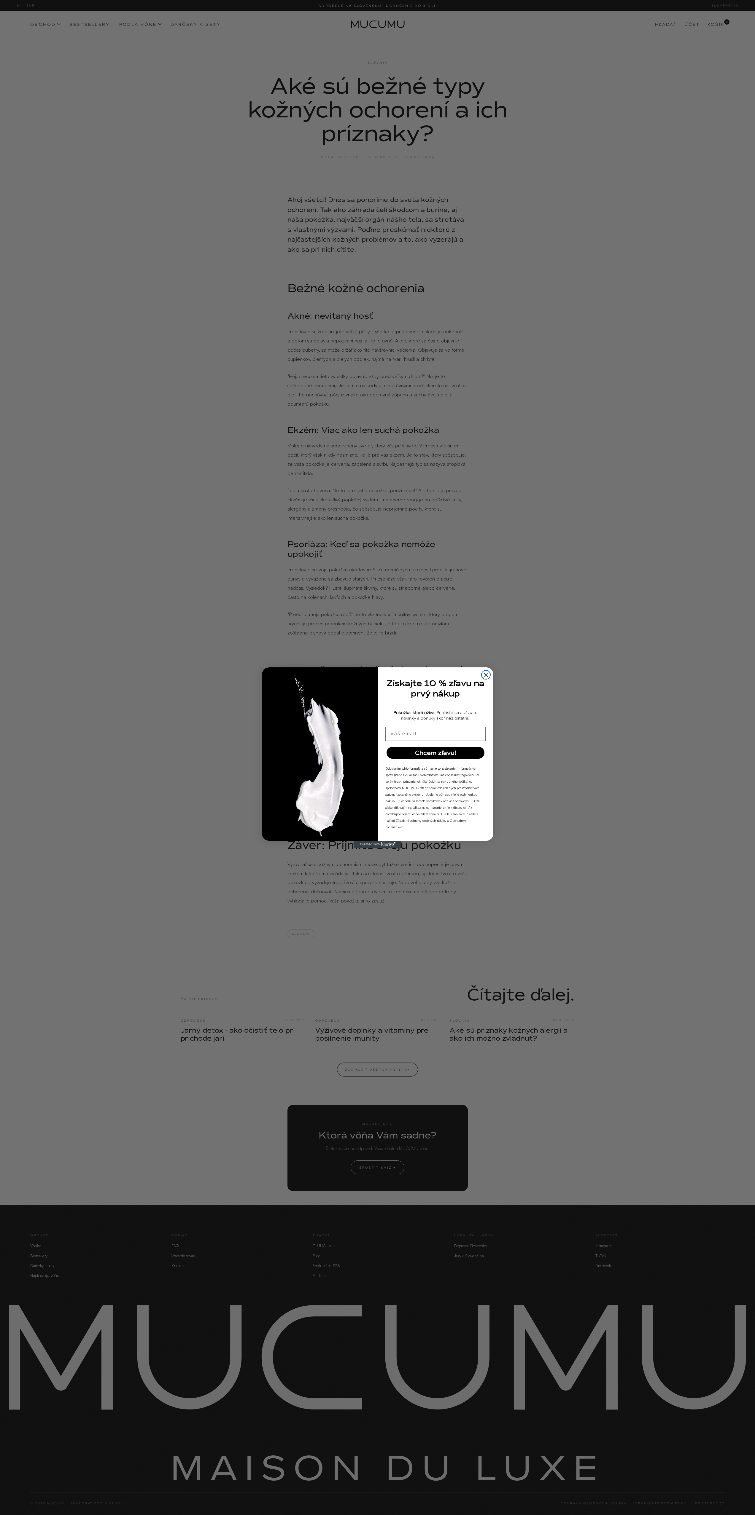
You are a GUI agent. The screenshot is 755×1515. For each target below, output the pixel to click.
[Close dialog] (485, 674)
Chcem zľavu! (435, 752)
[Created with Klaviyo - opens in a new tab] (377, 844)
